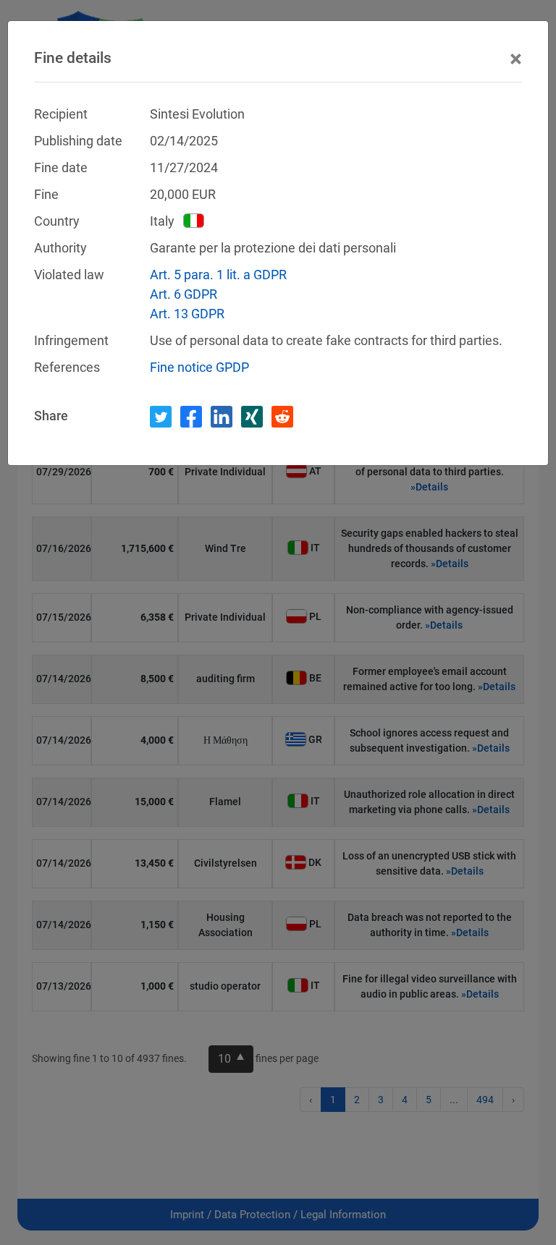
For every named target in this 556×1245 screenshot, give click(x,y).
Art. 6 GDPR (183, 294)
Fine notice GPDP (199, 367)
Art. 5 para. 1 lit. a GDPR (218, 274)
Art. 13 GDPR (187, 313)
